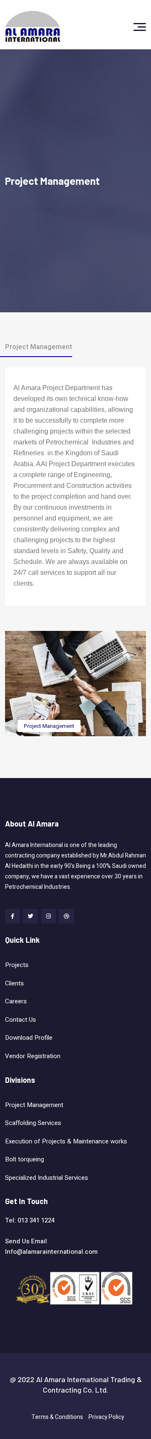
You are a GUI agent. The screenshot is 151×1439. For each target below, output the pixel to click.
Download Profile (28, 1037)
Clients (14, 983)
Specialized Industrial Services (47, 1177)
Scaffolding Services (33, 1123)
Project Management (49, 726)
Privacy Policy (106, 1417)
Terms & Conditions (57, 1417)
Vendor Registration (32, 1056)
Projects (17, 965)
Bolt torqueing (25, 1159)
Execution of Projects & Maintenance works (66, 1141)
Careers (16, 1001)
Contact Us (20, 1019)
